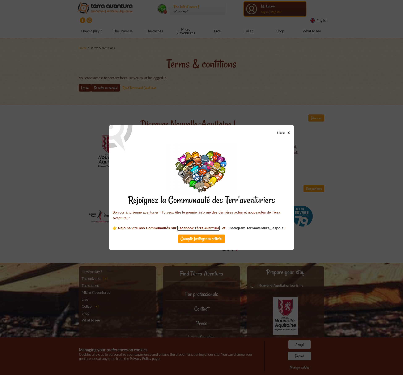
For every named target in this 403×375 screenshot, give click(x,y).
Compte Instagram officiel (201, 238)
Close (281, 133)
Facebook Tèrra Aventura (198, 228)
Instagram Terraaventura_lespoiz (256, 228)
